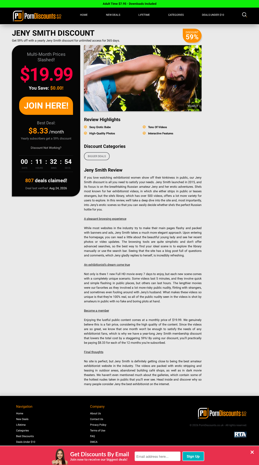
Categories (176, 14)
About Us (95, 413)
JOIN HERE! (46, 106)
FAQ (92, 436)
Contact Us (96, 419)
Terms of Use (97, 430)
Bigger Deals (97, 156)
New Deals (113, 14)
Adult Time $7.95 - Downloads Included (129, 4)
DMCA (93, 441)
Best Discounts (25, 436)
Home (84, 14)
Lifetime (144, 14)
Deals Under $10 (213, 14)
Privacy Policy (98, 424)
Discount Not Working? (46, 148)
